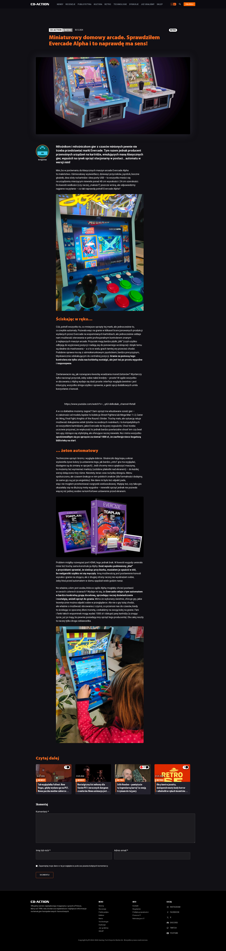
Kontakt (135, 906)
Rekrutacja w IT (138, 918)
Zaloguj (189, 4)
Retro (107, 4)
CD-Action (55, 30)
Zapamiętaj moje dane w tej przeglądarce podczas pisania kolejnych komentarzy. (73, 866)
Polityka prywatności (140, 912)
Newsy (60, 4)
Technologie (120, 4)
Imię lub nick (43, 850)
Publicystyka (84, 4)
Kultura (98, 4)
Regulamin (136, 909)
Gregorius (42, 160)
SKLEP (160, 4)
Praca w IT (136, 915)
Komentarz (42, 811)
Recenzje (70, 4)
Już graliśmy (147, 4)
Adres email (121, 850)
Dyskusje (134, 4)
